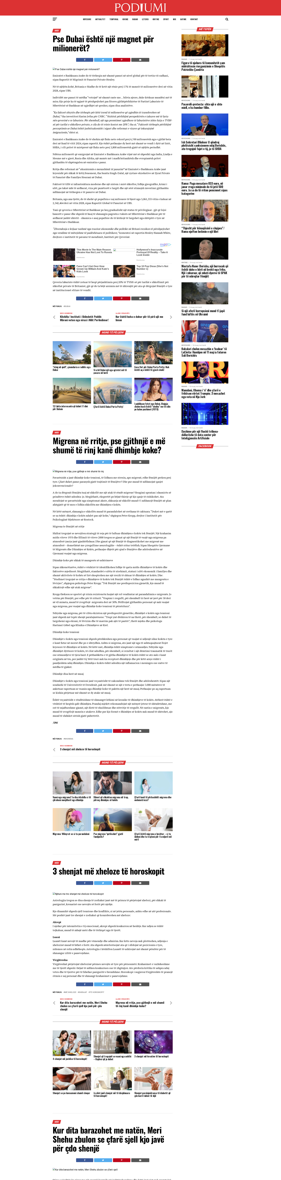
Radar (135, 19)
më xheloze (70, 992)
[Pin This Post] (121, 60)
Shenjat (83, 992)
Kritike (156, 19)
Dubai (67, 306)
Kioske (125, 19)
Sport (166, 19)
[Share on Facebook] (84, 60)
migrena (69, 739)
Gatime (183, 19)
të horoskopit (97, 992)
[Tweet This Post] (103, 60)
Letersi (145, 19)
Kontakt (194, 19)
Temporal (113, 19)
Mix (174, 19)
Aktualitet (100, 19)
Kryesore (87, 19)
